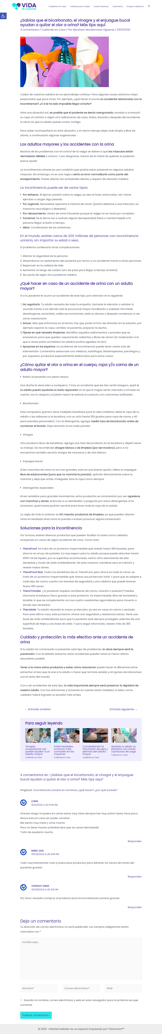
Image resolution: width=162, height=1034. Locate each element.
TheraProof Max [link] (33, 572)
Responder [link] (135, 841)
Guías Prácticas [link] (101, 6)
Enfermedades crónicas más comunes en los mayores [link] (64, 750)
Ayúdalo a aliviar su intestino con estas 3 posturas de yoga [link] (123, 749)
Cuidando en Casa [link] (57, 6)
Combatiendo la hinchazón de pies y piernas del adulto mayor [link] (95, 750)
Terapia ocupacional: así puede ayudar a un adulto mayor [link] (37, 750)
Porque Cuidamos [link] (135, 6)
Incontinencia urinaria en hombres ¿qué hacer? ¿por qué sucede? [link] (75, 790)
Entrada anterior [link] (38, 709)
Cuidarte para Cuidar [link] (80, 6)
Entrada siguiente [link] (123, 709)
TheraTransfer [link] (32, 591)
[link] (3, 16)
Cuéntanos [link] (117, 6)
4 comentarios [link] (29, 29)
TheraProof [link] (30, 548)
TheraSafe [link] (29, 609)
